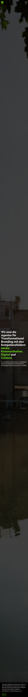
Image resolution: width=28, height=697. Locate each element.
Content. (6, 358)
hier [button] (21, 691)
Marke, (5, 348)
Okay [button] (4, 694)
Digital (5, 354)
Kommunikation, (12, 351)
